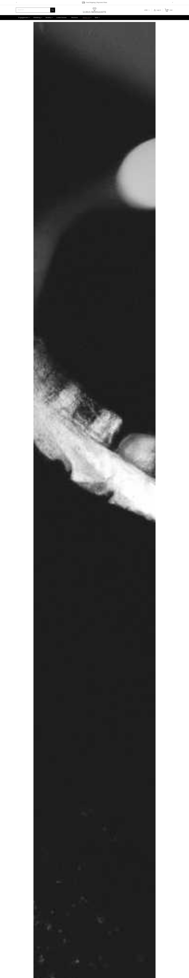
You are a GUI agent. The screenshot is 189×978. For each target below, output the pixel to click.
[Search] (52, 10)
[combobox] (35, 10)
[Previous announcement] (16, 2)
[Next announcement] (172, 2)
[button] (23, 17)
